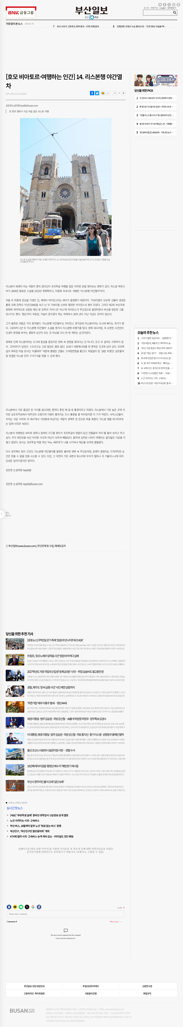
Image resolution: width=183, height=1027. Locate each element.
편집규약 (147, 993)
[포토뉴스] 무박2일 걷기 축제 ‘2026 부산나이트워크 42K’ (55, 640)
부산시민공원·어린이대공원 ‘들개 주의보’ (159, 383)
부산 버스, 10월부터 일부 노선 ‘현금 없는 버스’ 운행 (35, 826)
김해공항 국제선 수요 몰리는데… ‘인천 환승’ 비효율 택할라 (142, 24)
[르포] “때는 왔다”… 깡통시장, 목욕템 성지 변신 (161, 353)
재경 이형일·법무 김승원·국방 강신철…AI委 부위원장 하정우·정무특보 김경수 (66, 719)
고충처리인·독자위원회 (34, 993)
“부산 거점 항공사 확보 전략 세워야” (156, 348)
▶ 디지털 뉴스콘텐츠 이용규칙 (16, 802)
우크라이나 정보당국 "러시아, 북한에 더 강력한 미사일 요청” (161, 98)
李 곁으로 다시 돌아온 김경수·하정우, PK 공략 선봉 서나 (160, 106)
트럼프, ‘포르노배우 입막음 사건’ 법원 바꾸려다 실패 (53, 656)
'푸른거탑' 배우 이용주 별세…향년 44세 (47, 703)
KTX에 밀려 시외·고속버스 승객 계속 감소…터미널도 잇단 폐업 (41, 836)
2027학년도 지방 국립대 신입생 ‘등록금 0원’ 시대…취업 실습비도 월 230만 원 (65, 672)
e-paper (163, 7)
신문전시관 (147, 986)
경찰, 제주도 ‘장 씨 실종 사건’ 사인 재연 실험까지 (51, 687)
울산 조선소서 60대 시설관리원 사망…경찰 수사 (51, 750)
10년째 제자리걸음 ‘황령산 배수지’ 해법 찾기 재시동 (52, 766)
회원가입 (154, 7)
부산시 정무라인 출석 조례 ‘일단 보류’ (45, 782)
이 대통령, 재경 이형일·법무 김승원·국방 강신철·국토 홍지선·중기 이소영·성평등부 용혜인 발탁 (75, 734)
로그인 (146, 7)
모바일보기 (171, 7)
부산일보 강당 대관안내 (34, 986)
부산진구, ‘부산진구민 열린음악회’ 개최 (29, 831)
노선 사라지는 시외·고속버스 (24, 820)
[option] (109, 24)
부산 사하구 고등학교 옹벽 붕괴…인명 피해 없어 (78, 24)
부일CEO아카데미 (91, 986)
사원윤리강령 (91, 993)
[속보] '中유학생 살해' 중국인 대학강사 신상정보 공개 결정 (39, 815)
